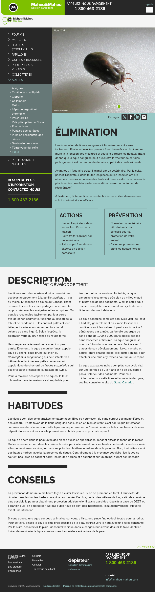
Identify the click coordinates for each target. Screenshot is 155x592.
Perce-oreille (20, 117)
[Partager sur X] (124, 116)
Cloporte (17, 96)
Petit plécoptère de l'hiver (28, 122)
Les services (15, 562)
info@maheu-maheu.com (122, 579)
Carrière (36, 556)
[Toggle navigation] (149, 10)
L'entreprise (14, 571)
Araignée (17, 88)
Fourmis (18, 34)
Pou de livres (20, 126)
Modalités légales (51, 586)
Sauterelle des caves (25, 143)
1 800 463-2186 (90, 8)
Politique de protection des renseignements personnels (90, 586)
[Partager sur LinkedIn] (137, 116)
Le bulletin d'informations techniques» (80, 567)
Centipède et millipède (26, 92)
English (148, 4)
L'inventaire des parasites (16, 557)
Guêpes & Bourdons (27, 59)
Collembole (19, 100)
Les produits (15, 566)
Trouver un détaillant (43, 569)
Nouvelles (37, 560)
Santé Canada (123, 382)
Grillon (16, 105)
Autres (17, 79)
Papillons (19, 54)
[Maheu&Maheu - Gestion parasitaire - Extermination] (33, 7)
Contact (36, 564)
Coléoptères (22, 74)
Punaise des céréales (25, 130)
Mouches (19, 39)
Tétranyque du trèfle (25, 147)
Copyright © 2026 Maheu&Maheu (24, 586)
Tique (15, 151)
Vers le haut (148, 546)
